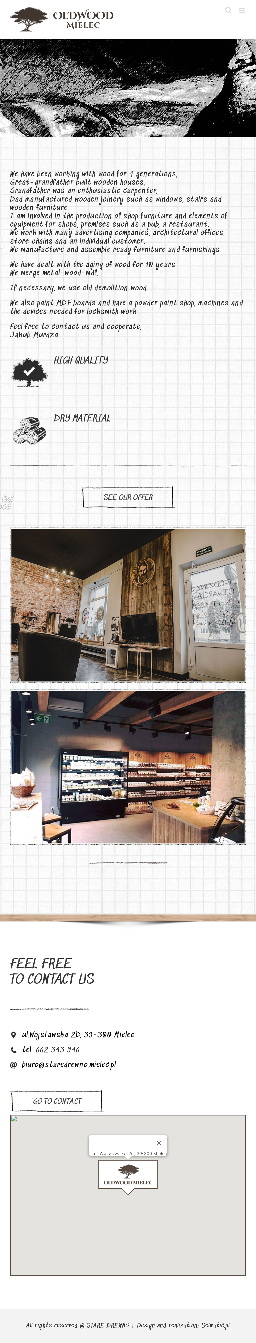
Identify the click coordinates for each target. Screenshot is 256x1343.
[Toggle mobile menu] (242, 10)
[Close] (159, 1143)
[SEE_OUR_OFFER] (128, 488)
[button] (128, 1177)
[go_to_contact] (57, 1091)
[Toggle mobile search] (228, 10)
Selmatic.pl (215, 1325)
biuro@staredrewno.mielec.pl (69, 1065)
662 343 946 (58, 1050)
